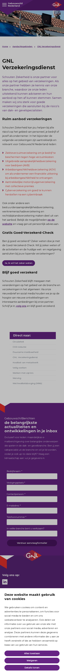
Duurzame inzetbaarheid (25, 352)
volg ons (21, 306)
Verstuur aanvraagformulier (32, 543)
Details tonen (32, 667)
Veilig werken (19, 367)
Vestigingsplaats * (16, 482)
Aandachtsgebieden (23, 46)
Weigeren (32, 660)
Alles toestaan (32, 653)
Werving (17, 378)
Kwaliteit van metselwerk (25, 362)
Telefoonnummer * (16, 517)
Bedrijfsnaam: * (14, 471)
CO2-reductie (19, 347)
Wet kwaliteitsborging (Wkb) (27, 383)
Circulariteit (18, 341)
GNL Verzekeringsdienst (48, 46)
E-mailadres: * (14, 505)
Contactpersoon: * (16, 494)
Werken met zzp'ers (23, 373)
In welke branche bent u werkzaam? (25, 528)
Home (5, 46)
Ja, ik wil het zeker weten (18, 263)
